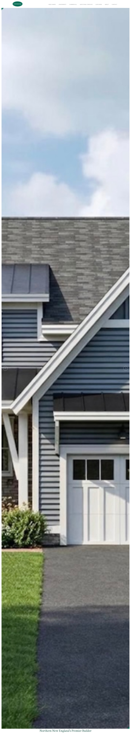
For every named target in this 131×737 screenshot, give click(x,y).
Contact (114, 4)
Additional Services (86, 4)
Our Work (99, 4)
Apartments (62, 4)
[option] (65, 368)
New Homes (52, 4)
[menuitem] (52, 4)
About (107, 4)
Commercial (73, 4)
